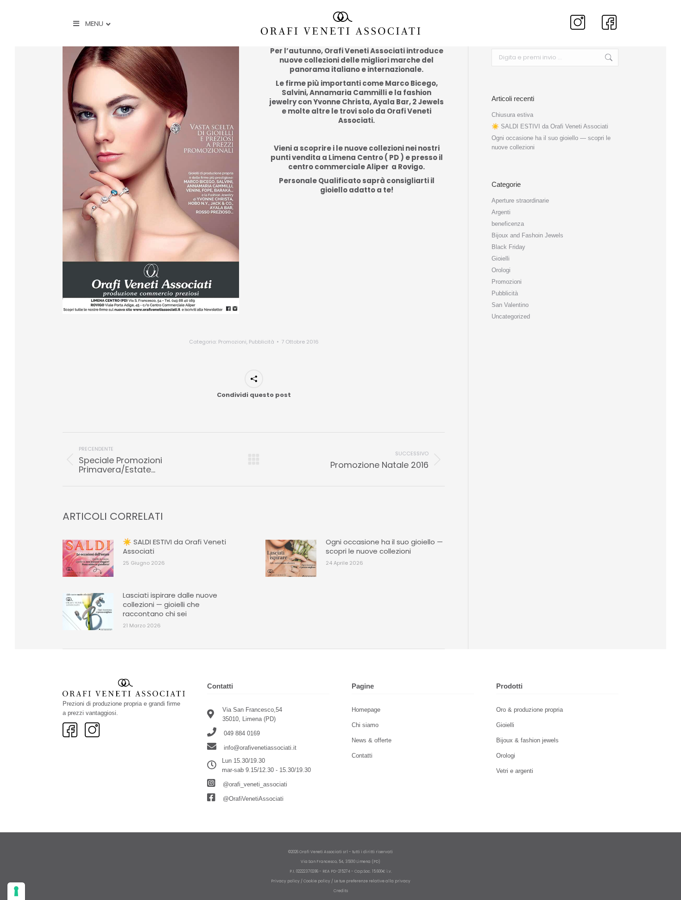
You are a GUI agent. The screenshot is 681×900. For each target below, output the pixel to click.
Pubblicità (261, 341)
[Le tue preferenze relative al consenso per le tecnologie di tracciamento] (16, 891)
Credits (341, 891)
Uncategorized (511, 316)
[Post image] (88, 558)
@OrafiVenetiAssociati (252, 798)
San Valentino (510, 304)
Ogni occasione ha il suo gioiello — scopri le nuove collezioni (384, 546)
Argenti (501, 212)
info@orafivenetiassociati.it (260, 747)
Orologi (501, 270)
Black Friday (508, 246)
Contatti (362, 755)
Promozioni (232, 341)
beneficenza (508, 223)
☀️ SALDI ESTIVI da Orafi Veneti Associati (174, 546)
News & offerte (371, 740)
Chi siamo (365, 724)
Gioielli (501, 258)
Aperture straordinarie (520, 200)
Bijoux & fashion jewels (527, 740)
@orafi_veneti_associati (254, 784)
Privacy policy (285, 881)
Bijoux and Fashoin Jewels (527, 235)
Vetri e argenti (514, 770)
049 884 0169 (241, 733)
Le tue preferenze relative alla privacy (372, 881)
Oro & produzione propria (529, 709)
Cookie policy (316, 881)
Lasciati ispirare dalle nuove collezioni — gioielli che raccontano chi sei (170, 605)
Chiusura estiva (512, 114)
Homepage (366, 709)
